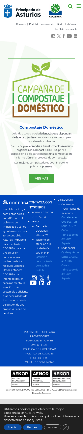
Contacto (21, 24)
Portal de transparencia (41, 24)
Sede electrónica (66, 24)
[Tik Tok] (49, 283)
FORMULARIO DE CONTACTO (42, 214)
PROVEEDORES (39, 336)
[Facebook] (63, 36)
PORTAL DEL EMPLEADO (39, 331)
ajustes (37, 420)
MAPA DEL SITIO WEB (39, 340)
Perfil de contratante (66, 29)
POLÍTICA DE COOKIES (39, 353)
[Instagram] (53, 36)
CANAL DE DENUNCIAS (39, 362)
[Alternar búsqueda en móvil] (70, 6)
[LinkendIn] (75, 36)
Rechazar (32, 427)
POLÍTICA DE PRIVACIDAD (39, 349)
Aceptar (13, 427)
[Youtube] (69, 36)
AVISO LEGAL (39, 344)
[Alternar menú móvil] (79, 6)
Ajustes (52, 427)
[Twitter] (59, 36)
